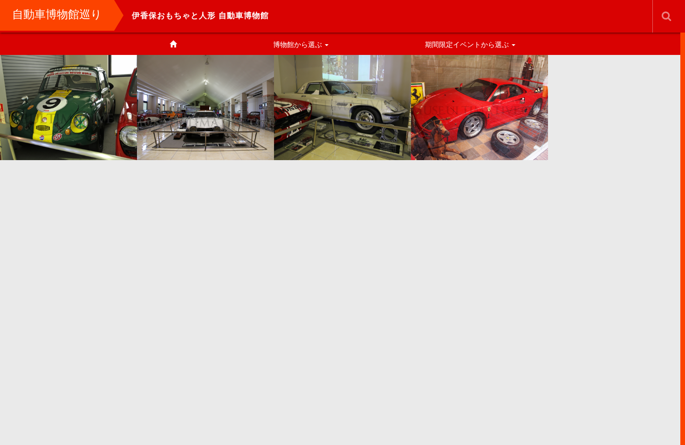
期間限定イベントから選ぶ (468, 44)
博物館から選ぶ (298, 44)
